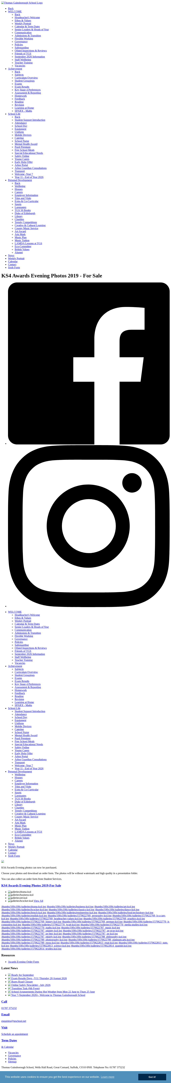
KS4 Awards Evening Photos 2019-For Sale (31, 885)
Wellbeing (20, 186)
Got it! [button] (152, 1077)
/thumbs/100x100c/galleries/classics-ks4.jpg (71, 909)
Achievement (15, 68)
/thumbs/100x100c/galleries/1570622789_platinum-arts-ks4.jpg (101, 939)
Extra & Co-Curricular (26, 201)
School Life (14, 113)
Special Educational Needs (29, 153)
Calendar (13, 261)
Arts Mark (20, 234)
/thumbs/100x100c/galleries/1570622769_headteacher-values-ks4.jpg (46, 918)
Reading (19, 101)
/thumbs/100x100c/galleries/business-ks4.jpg (70, 906)
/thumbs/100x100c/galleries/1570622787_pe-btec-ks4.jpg (31, 933)
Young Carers (22, 159)
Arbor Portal (21, 165)
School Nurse (22, 141)
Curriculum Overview (26, 77)
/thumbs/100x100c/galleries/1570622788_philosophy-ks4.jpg (94, 936)
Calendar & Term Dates (27, 26)
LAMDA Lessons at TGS (28, 243)
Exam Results (22, 86)
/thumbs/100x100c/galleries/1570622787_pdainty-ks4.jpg (31, 930)
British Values (22, 249)
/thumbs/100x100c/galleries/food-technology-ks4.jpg (125, 912)
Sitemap (12, 1061)
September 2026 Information (30, 56)
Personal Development (20, 180)
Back (11, 8)
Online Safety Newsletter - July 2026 (30, 985)
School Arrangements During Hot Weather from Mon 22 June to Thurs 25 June (53, 991)
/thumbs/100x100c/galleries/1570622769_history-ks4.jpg (31, 921)
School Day (21, 125)
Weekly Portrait (23, 23)
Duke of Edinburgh (25, 213)
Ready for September (22, 975)
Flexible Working (24, 38)
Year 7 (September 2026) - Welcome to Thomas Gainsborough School (48, 995)
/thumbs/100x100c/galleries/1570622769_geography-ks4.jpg (80, 915)
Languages (20, 207)
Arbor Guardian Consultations (31, 168)
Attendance (21, 122)
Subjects (19, 74)
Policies (19, 44)
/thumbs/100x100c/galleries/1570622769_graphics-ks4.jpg (114, 918)
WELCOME (15, 11)
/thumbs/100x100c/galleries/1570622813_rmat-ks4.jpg (89, 942)
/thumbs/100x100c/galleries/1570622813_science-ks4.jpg (40, 945)
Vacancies (20, 65)
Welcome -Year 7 (24, 174)
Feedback (20, 98)
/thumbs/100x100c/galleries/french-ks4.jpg (23, 912)
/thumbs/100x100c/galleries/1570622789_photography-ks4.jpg (34, 939)
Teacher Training (24, 62)
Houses (19, 189)
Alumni (19, 252)
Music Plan (21, 237)
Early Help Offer (24, 162)
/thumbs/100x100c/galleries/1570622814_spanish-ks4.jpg (101, 945)
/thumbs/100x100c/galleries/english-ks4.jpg (24, 915)
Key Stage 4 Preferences (28, 89)
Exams (18, 83)
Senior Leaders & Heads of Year (32, 29)
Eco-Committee (23, 246)
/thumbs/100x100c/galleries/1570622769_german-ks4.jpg (92, 921)
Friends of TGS (23, 53)
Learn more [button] (107, 1076)
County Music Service (26, 228)
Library (19, 216)
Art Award (20, 231)
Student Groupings (25, 80)
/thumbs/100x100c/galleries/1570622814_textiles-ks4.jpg (31, 948)
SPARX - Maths (23, 110)
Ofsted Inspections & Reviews (31, 50)
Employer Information (26, 195)
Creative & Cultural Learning (30, 225)
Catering (19, 138)
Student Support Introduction (30, 119)
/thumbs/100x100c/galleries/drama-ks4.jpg (23, 906)
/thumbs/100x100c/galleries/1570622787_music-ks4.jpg (90, 927)
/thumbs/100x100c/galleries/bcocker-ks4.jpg (24, 909)
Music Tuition (22, 240)
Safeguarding (22, 47)
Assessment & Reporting (28, 92)
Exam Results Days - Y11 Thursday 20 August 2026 (39, 978)
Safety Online (22, 156)
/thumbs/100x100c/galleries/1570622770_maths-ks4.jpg (30, 927)
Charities (19, 219)
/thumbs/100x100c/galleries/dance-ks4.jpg (117, 909)
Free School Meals (24, 150)
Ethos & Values (23, 20)
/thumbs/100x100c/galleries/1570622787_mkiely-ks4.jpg (31, 936)
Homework (21, 95)
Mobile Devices (23, 135)
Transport (20, 171)
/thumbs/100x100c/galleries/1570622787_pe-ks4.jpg (90, 933)
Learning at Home (24, 107)
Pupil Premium (22, 147)
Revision (19, 104)
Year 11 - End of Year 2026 (29, 177)
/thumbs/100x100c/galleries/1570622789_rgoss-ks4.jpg (30, 942)
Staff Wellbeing (23, 59)
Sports (18, 204)
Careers (19, 192)
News (11, 255)
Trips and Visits (23, 198)
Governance (21, 41)
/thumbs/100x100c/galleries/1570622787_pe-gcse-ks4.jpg (93, 930)
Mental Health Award (26, 144)
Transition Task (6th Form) (25, 988)
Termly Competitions (26, 222)
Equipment (20, 129)
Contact (12, 264)
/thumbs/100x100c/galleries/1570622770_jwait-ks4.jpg (51, 924)
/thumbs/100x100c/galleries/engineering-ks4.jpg (72, 912)
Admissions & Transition (28, 35)
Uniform (19, 132)
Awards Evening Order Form (23, 961)
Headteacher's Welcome (27, 17)
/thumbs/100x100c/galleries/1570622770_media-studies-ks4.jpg (113, 924)
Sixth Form (14, 267)
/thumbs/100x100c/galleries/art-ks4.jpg (114, 906)
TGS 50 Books (23, 210)
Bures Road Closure (22, 981)
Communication (23, 32)
